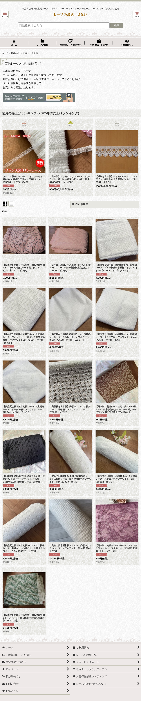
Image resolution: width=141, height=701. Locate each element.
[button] (5, 14)
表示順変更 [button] (81, 204)
